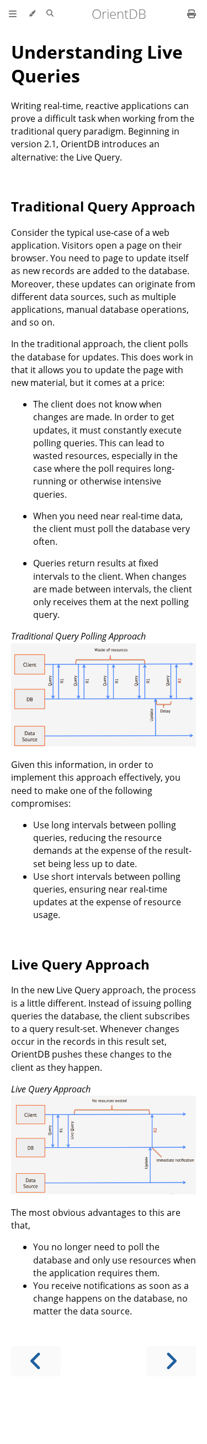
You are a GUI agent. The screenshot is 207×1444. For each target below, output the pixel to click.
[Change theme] (32, 14)
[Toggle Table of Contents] (13, 14)
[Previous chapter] (36, 1361)
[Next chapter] (171, 1361)
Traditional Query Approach (103, 206)
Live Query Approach (80, 964)
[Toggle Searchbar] (50, 14)
